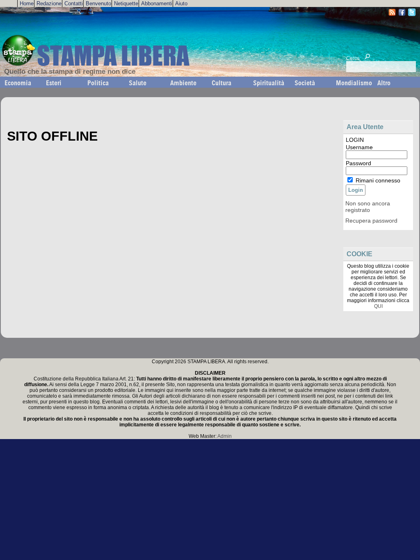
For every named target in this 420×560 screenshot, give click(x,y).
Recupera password (371, 220)
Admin (224, 436)
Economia (18, 83)
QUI (378, 306)
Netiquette (126, 3)
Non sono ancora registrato (367, 206)
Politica (98, 83)
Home (27, 3)
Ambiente (183, 83)
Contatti (73, 3)
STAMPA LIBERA (113, 55)
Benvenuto (98, 3)
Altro (383, 83)
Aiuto (181, 3)
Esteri (54, 83)
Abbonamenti (156, 3)
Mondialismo (354, 83)
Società (304, 83)
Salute (137, 83)
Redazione (49, 3)
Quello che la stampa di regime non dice (69, 71)
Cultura (221, 83)
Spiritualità (268, 83)
